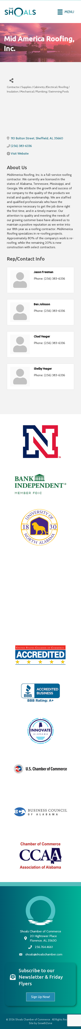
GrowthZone (45, 1023)
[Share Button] (11, 80)
